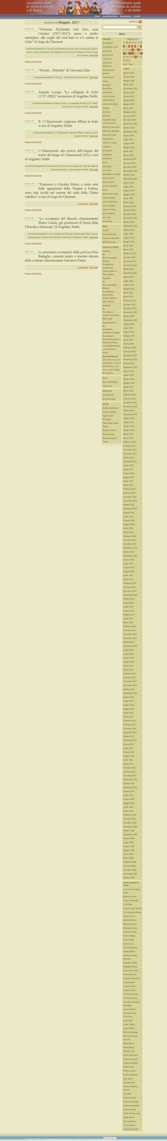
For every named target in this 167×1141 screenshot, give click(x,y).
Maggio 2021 (129, 289)
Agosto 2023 (128, 183)
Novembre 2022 (130, 218)
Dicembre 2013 (130, 634)
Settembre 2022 (130, 226)
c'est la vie (106, 59)
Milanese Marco (130, 924)
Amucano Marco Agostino (130, 957)
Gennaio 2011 (129, 772)
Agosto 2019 (128, 371)
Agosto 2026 (128, 73)
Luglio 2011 (128, 748)
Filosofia (106, 112)
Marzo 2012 (128, 717)
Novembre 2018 (130, 407)
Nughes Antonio (130, 928)
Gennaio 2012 (129, 725)
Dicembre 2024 (130, 120)
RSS (140, 21)
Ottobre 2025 (128, 92)
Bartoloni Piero (129, 897)
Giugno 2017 (128, 473)
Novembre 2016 (130, 501)
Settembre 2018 (130, 414)
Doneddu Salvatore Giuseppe (131, 1003)
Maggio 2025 (129, 104)
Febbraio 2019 (129, 395)
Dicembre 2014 (130, 591)
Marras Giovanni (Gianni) (130, 1037)
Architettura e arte (110, 47)
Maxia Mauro (128, 1047)
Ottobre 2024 (128, 128)
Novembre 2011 (130, 732)
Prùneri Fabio (129, 936)
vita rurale (106, 217)
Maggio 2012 (129, 709)
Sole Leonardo (129, 1109)
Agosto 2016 (128, 513)
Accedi (105, 230)
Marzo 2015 (128, 579)
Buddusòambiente (110, 408)
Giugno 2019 (128, 379)
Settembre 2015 (130, 556)
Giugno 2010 (128, 799)
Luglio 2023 (128, 187)
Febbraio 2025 (129, 112)
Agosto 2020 (128, 324)
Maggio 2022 (129, 242)
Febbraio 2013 (129, 674)
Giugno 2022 (128, 238)
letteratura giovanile (111, 131)
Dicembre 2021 (130, 261)
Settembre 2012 (130, 693)
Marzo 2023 (128, 202)
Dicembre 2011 (129, 729)
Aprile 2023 (128, 198)
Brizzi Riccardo (129, 974)
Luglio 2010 (128, 795)
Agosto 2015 (128, 560)
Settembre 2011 (130, 740)
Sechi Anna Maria (131, 1102)
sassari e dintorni (109, 186)
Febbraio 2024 (129, 159)
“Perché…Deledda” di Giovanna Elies (64, 70)
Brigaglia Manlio (130, 967)
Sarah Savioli (108, 178)
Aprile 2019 (128, 387)
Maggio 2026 (129, 81)
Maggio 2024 (129, 147)
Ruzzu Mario (128, 940)
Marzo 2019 (128, 391)
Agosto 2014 (128, 603)
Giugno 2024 (128, 143)
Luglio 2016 (128, 517)
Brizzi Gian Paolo (130, 971)
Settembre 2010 (130, 787)
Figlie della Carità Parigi (110, 424)
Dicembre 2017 (130, 450)
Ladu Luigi (127, 1020)
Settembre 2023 (130, 179)
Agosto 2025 (128, 96)
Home (97, 16)
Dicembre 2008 (130, 870)
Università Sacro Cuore (109, 440)
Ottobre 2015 (128, 552)
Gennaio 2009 (129, 866)
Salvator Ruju (129, 1083)
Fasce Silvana (129, 1009)
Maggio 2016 (129, 524)
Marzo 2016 (128, 532)
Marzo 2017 (128, 485)
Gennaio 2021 (129, 304)
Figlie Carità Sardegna (107, 417)
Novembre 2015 (130, 548)
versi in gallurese (109, 202)
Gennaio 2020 (129, 352)
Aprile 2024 (128, 151)
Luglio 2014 (128, 607)
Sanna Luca (128, 944)
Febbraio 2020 (129, 348)
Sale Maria (128, 1079)
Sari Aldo (127, 1094)
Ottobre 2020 (128, 316)
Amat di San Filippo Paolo (131, 891)
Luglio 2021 (128, 281)
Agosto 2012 (128, 697)
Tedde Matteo (129, 952)
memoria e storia (109, 143)
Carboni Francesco (131, 978)
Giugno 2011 (128, 752)
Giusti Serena (129, 916)
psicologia (106, 166)
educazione (107, 92)
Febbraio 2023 (129, 206)
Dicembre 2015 (130, 544)
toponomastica (108, 198)
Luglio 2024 (128, 140)
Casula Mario (129, 982)
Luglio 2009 (128, 842)
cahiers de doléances (106, 64)
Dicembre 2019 (130, 355)
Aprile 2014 (128, 619)
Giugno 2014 (128, 611)
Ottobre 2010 (128, 784)
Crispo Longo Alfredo (132, 908)
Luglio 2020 (128, 328)
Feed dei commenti (110, 238)
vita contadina (108, 213)
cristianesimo (108, 77)
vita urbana (107, 221)
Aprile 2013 (128, 666)
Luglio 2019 (128, 375)
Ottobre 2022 (128, 222)
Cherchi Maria (129, 986)
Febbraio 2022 (129, 253)
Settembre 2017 (130, 462)
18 (133, 53)
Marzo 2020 (128, 344)
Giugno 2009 (128, 846)
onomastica (107, 151)
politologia (106, 158)
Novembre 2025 (130, 89)
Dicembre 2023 (130, 167)
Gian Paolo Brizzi (110, 382)
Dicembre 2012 (130, 681)
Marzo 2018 (128, 438)
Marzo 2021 (128, 297)
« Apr (125, 64)
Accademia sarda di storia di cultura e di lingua (47, 6)
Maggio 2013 (129, 662)
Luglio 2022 (128, 234)
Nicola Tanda (108, 434)
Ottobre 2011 (128, 736)
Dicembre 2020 (130, 308)
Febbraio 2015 (129, 583)
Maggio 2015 (129, 571)
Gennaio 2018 (129, 446)
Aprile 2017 (128, 481)
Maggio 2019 (129, 383)
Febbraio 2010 (129, 815)
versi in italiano (109, 206)
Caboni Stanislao (130, 900)
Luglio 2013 (128, 654)
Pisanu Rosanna (130, 1075)
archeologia (107, 43)
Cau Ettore (128, 904)
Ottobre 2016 (128, 505)
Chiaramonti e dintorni (108, 71)
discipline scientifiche (107, 86)
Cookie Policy (129, 990)
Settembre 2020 (130, 320)
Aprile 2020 (128, 340)
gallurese (106, 116)
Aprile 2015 (128, 575)
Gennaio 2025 (129, 116)
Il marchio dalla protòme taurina (109, 121)
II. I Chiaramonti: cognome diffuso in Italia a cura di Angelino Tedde (68, 123)
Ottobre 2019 (128, 363)
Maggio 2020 (129, 336)
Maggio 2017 (129, 477)
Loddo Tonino (129, 1024)
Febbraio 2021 (129, 301)
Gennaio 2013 (129, 677)
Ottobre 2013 (128, 642)
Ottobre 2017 (128, 458)
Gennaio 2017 (129, 493)
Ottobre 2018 (128, 410)
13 (138, 50)
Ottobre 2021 (128, 269)
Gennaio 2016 (129, 540)
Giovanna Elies (109, 323)
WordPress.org (108, 242)
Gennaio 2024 (129, 163)
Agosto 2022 (128, 230)
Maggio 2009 (129, 850)
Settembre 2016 (130, 509)
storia (104, 190)
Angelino (106, 251)
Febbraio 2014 (129, 626)
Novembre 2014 (130, 595)
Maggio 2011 (128, 756)
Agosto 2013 (128, 650)
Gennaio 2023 (129, 210)
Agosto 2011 (128, 744)
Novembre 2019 (130, 359)
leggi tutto (93, 55)
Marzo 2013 (128, 670)
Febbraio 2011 (129, 768)
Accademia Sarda (110, 16)
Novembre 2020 (130, 312)
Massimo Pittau (109, 430)
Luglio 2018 (128, 422)
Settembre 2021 (130, 273)
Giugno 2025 (128, 100)
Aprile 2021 (128, 293)
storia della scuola (110, 194)
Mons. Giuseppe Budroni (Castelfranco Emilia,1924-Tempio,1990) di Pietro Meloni (109, 266)
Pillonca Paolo (129, 1071)
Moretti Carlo (128, 1051)
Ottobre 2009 (128, 831)
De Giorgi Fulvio (130, 998)
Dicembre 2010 (130, 776)
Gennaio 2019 (129, 399)
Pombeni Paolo (130, 932)
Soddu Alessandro (131, 1106)
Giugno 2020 (128, 332)
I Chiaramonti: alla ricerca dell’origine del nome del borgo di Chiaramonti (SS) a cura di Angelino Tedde (61, 155)
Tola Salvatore (129, 1121)
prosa (104, 162)
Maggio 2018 (129, 430)
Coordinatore (125, 16)
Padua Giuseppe (130, 1063)
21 (141, 53)
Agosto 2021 (128, 277)
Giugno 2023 (128, 191)
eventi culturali (108, 96)
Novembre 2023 (130, 171)
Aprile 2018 (128, 434)
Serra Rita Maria (130, 948)
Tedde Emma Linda (131, 1113)
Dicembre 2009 (130, 823)
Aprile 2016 (128, 528)
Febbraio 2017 (129, 489)
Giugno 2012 (128, 705)
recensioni (106, 170)
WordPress (98, 1139)
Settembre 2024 (130, 132)
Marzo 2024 (128, 155)
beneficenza (107, 55)
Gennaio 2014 (129, 630)
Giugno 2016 (128, 520)
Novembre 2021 (130, 265)
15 (124, 53)
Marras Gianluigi (130, 1032)
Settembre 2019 (130, 367)
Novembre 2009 (130, 827)
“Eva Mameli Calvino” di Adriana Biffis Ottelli (110, 315)
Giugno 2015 (128, 567)
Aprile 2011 (128, 760)
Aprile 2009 (128, 854)
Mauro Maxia (128, 1043)
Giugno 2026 (128, 77)
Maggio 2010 (129, 803)
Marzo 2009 (128, 858)
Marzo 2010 (128, 811)
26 (135, 57)
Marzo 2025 (128, 108)
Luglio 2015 (128, 564)
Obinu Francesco (130, 1055)
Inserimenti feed (109, 234)
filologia (105, 108)
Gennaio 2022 (129, 257)
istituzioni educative (111, 127)
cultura (105, 81)
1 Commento (82, 204)
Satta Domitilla (129, 1098)
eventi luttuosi (108, 100)
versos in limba (109, 209)
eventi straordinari (110, 104)
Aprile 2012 (128, 713)
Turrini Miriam (129, 1125)
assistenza (107, 51)
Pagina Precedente (33, 62)
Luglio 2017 (128, 469)
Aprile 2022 (128, 246)
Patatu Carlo (128, 1067)
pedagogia (107, 155)
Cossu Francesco (131, 994)
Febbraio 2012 (129, 721)
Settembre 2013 (130, 646)
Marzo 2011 (128, 764)
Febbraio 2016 (129, 536)
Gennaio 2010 (129, 819)
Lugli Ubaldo (128, 1028)
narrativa (106, 147)
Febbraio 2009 (129, 862)
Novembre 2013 (130, 638)
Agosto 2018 (128, 418)
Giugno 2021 (128, 285)
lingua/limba (107, 139)
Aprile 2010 (128, 807)
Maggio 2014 (129, 615)
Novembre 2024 (130, 124)
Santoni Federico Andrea (130, 1088)
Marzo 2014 (128, 622)
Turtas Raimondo (130, 1129)
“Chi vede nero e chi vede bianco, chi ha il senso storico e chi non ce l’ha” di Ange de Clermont (111, 366)
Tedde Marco (128, 1117)
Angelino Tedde (130, 963)
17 (130, 53)
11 (133, 50)
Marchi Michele (129, 920)
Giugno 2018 (128, 426)
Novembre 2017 (130, 454)
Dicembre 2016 (130, 497)
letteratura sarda (109, 135)
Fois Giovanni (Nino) (132, 912)
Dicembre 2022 (130, 214)
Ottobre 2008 (128, 878)
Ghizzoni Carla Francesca (129, 1014)
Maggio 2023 (129, 194)
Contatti (137, 16)
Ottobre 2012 (128, 689)
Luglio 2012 (128, 701)
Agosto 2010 (128, 791)
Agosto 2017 (128, 465)
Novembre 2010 (130, 780)
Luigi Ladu (107, 386)
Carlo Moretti (108, 395)
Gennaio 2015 (129, 587)
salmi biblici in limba (111, 174)
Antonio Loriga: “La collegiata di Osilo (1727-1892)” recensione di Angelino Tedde (68, 94)
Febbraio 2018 (129, 442)
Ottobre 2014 (128, 599)
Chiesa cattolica (109, 412)
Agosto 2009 (128, 838)
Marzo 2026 (128, 85)
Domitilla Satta (108, 399)
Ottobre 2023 (128, 175)
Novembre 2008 (130, 874)
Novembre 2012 (130, 685)
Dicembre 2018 (130, 403)
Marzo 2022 (128, 249)
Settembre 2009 (130, 834)
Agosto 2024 (128, 136)
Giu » (131, 64)
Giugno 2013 (128, 658)
